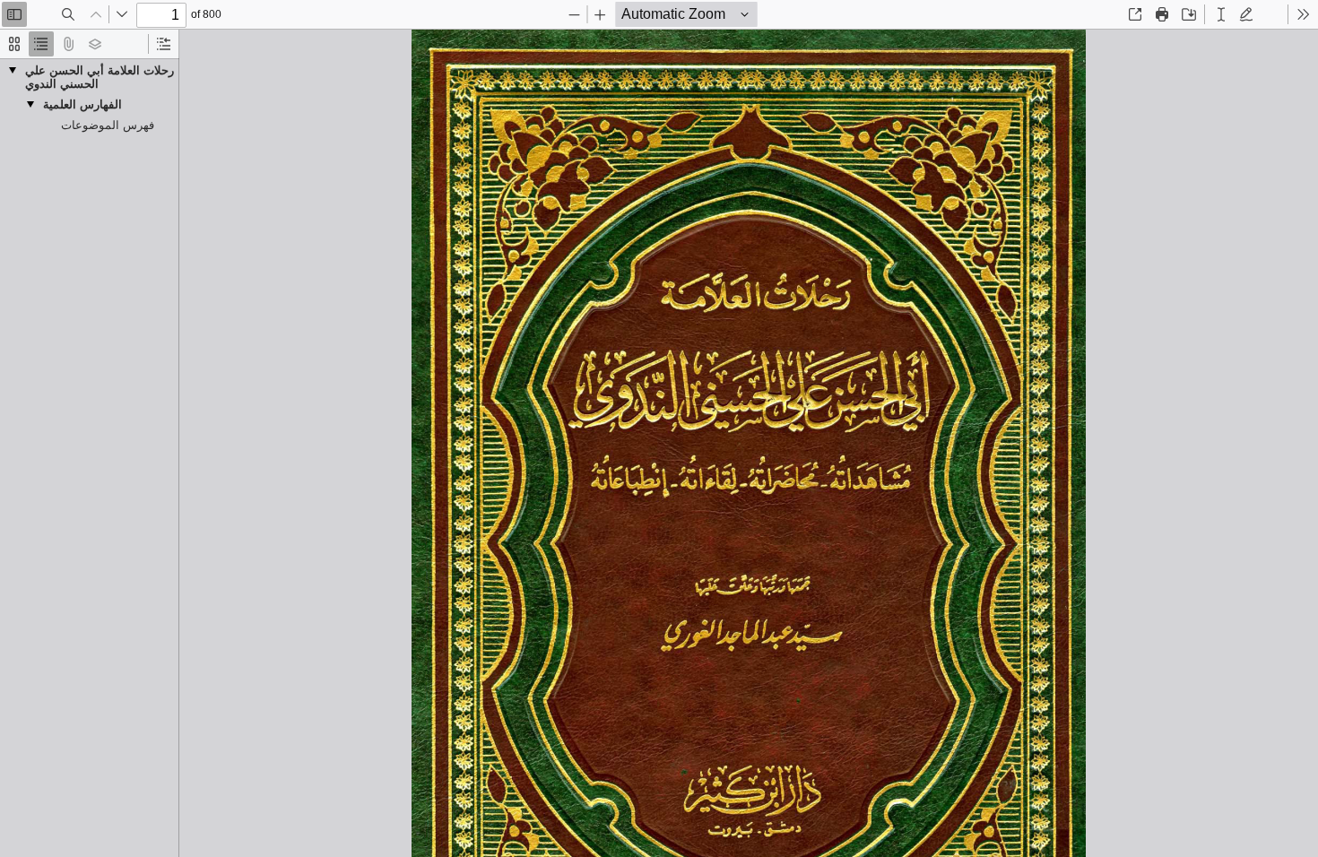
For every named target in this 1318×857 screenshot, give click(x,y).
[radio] (14, 43)
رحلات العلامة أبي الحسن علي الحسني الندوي (99, 77)
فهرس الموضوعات (107, 125)
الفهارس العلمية (82, 104)
